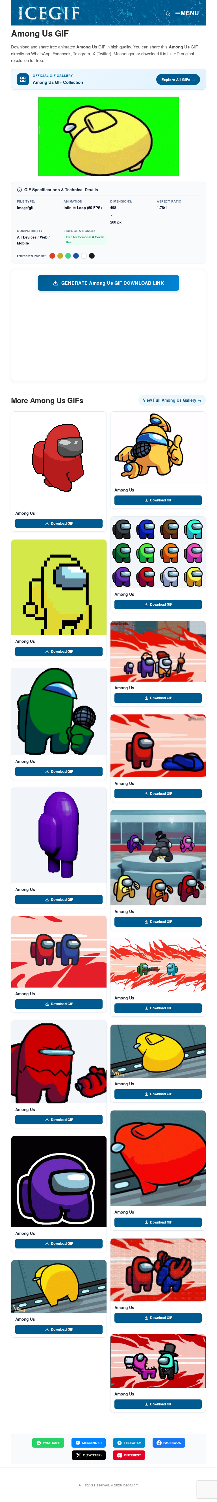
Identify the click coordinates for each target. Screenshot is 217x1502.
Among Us (25, 513)
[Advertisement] (108, 335)
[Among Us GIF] (59, 459)
